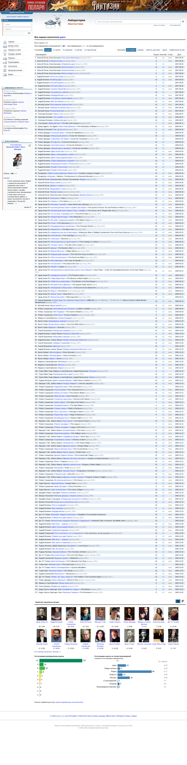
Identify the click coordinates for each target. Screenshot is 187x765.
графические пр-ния (177, 50)
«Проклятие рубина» (61, 433)
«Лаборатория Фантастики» (98, 728)
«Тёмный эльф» (60, 474)
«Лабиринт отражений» (61, 343)
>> (16, 203)
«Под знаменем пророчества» (61, 104)
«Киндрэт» (83, 179)
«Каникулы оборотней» (70, 333)
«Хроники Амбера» (59, 552)
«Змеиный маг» (68, 443)
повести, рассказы (153, 50)
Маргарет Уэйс (100, 622)
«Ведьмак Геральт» (61, 558)
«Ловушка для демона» (59, 136)
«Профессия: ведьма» (59, 586)
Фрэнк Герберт (114, 644)
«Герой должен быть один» (63, 374)
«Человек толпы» (56, 245)
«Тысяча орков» (60, 390)
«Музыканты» (59, 574)
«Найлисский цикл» (60, 120)
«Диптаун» (57, 346)
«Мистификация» (56, 260)
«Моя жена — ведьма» (59, 524)
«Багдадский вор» (57, 95)
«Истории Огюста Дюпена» (60, 284)
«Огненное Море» (69, 430)
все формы (131, 50)
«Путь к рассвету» (61, 411)
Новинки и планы (14, 50)
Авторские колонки (15, 70)
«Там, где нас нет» (59, 129)
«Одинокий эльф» (60, 387)
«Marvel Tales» (23, 122)
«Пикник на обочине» (68, 493)
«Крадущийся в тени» (58, 189)
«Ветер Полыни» (67, 67)
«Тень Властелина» (58, 145)
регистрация (11, 16)
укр (66, 716)
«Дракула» (52, 327)
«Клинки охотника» (61, 393)
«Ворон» (53, 291)
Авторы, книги (13, 46)
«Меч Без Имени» (57, 101)
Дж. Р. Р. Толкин (173, 622)
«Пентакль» (93, 371)
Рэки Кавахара (15, 145)
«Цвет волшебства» (58, 489)
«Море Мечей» (59, 396)
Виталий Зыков (41, 644)
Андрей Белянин (56, 622)
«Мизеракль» (62, 361)
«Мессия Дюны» (55, 352)
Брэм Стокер (129, 644)
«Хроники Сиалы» (56, 192)
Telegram (120, 716)
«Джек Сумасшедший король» (62, 157)
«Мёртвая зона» (54, 564)
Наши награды (99, 716)
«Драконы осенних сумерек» (73, 477)
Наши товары (131, 716)
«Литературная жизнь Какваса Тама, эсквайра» (68, 210)
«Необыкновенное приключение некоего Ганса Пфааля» (71, 270)
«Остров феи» (55, 263)
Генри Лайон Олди (159, 644)
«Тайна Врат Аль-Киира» (60, 139)
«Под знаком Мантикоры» (70, 58)
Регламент (73, 716)
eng (59, 716)
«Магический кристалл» (63, 449)
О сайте (53, 716)
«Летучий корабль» (57, 83)
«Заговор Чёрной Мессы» (60, 89)
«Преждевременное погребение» (62, 226)
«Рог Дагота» (55, 142)
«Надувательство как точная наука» (63, 232)
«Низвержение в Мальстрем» (61, 288)
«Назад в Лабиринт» (70, 383)
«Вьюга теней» (55, 182)
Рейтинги (11, 58)
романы (141, 50)
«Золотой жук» (55, 235)
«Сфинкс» (54, 201)
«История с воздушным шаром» (62, 220)
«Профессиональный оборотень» (74, 340)
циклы (164, 50)
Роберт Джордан (129, 622)
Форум (10, 74)
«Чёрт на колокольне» (58, 257)
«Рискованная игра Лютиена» (64, 309)
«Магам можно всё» (66, 583)
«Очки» (53, 223)
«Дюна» (52, 358)
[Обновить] (29, 147)
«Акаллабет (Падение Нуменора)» (63, 514)
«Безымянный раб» (57, 111)
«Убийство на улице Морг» (60, 281)
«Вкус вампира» (57, 508)
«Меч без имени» (57, 549)
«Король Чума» (56, 294)
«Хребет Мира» (59, 402)
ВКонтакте (111, 716)
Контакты (88, 716)
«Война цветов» (54, 123)
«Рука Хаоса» (67, 421)
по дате (48, 50)
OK (28, 33)
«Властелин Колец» (58, 555)
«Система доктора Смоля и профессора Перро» (68, 207)
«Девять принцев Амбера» (62, 380)
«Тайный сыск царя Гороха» (61, 517)
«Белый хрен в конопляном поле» (65, 502)
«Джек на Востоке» (58, 151)
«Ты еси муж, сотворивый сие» (62, 214)
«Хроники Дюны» (55, 355)
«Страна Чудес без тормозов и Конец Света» (68, 300)
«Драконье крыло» (69, 446)
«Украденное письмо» (58, 275)
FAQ (81, 716)
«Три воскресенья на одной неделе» (63, 242)
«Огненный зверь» (57, 133)
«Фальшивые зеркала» (61, 337)
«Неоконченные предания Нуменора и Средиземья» (70, 521)
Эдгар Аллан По (42, 622)
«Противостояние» (55, 571)
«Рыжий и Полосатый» (59, 167)
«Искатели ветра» (68, 70)
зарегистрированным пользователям (69, 702)
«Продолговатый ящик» (59, 217)
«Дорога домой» (56, 305)
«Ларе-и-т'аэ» (58, 114)
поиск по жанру (159, 25)
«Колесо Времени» (58, 580)
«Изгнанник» (58, 468)
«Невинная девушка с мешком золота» (67, 496)
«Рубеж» (92, 377)
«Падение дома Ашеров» (59, 254)
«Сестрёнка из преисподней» (61, 98)
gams (63, 37)
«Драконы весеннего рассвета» (74, 458)
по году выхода (90, 50)
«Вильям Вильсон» (57, 251)
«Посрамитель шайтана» (60, 92)
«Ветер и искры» (67, 73)
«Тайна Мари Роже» (57, 278)
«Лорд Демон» (71, 546)
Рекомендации (13, 62)
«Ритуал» (61, 365)
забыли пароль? (23, 16)
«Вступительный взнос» (63, 480)
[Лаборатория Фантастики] (54, 22)
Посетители (12, 66)
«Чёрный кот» (55, 229)
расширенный (175, 25)
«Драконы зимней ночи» (71, 464)
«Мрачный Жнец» (57, 483)
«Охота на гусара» (57, 76)
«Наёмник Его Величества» (60, 107)
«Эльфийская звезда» (71, 436)
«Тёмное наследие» (61, 424)
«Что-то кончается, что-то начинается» (68, 533)
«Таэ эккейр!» (58, 117)
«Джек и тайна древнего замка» (62, 154)
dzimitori (6, 178)
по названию (67, 50)
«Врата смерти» (69, 452)
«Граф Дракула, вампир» (57, 321)
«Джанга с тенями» (57, 185)
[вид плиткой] (177, 601)
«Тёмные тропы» (60, 408)
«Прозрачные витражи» (61, 330)
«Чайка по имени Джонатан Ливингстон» (62, 173)
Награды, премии (14, 54)
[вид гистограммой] (182, 601)
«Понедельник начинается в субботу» (75, 499)
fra (63, 716)
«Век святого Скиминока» (61, 542)
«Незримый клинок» (61, 405)
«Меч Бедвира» (59, 312)
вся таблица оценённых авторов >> (47, 652)
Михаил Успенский (144, 644)
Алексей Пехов (85, 622)
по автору (78, 50)
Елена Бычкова (158, 622)
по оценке (56, 50)
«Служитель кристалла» (63, 399)
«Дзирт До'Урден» (60, 486)
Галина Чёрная (173, 644)
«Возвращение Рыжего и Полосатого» (65, 164)
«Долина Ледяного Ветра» (63, 455)
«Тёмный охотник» (56, 61)
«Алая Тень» (57, 315)
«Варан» (61, 368)
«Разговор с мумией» (58, 204)
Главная (11, 42)
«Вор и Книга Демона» (67, 126)
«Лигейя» (53, 267)
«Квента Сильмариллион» (60, 567)
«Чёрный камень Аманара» (61, 148)
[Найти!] (183, 22)
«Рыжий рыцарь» (56, 79)
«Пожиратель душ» (68, 64)
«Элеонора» (54, 239)
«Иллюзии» (51, 176)
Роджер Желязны (71, 644)
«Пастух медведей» (58, 505)
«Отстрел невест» (57, 86)
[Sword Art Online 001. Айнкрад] (17, 166)
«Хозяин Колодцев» (65, 318)
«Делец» (53, 248)
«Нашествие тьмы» (61, 415)
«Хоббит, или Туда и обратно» (62, 577)
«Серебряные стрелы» (62, 439)
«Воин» (56, 461)
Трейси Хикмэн (115, 622)
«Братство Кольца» (58, 561)
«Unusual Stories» (10, 122)
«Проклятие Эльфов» (70, 592)
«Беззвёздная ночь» (61, 418)
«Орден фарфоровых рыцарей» (62, 161)
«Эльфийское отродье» (70, 589)
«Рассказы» (54, 198)
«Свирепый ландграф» (59, 530)
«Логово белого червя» (56, 324)
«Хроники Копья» (69, 471)
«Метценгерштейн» (57, 297)
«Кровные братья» (86, 195)
